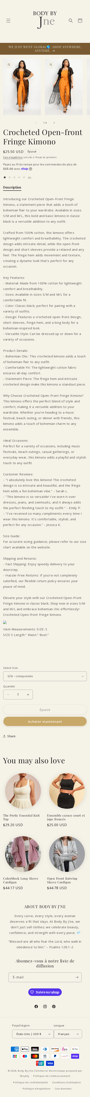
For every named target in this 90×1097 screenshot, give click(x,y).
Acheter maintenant (45, 721)
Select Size (10, 668)
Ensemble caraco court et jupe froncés (66, 817)
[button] (8, 20)
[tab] (12, 188)
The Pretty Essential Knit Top (21, 817)
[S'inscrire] (76, 977)
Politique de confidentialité (30, 1082)
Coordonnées (63, 1088)
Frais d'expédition (13, 157)
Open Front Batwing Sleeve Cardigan (62, 880)
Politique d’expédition (36, 1088)
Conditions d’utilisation (66, 1082)
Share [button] (11, 736)
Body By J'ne (25, 1070)
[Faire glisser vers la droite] (54, 122)
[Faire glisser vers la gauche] (35, 122)
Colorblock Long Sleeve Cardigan (20, 880)
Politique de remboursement (51, 1075)
